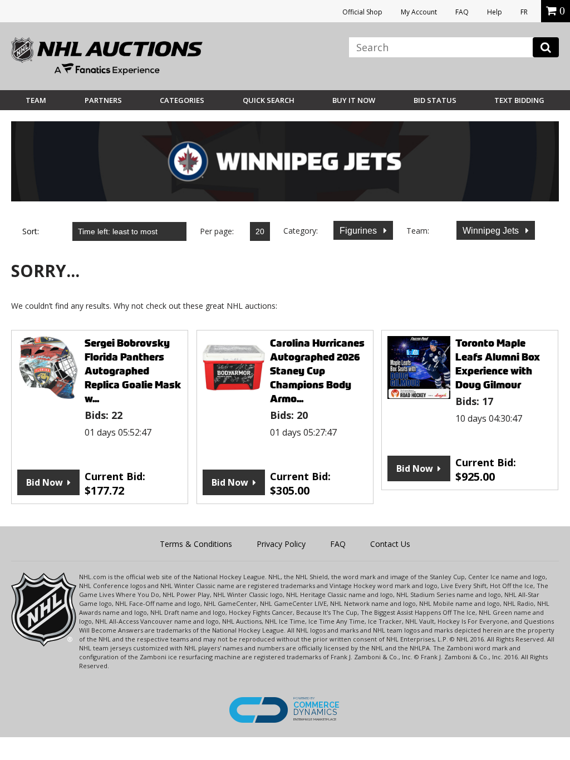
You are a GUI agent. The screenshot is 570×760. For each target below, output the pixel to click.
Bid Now (44, 482)
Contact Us (390, 544)
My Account (419, 12)
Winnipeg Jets (492, 230)
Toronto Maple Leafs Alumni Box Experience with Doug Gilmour (497, 364)
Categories (182, 100)
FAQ (462, 12)
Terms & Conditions (196, 544)
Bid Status (435, 100)
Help (494, 12)
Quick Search (268, 100)
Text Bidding (519, 100)
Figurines (359, 230)
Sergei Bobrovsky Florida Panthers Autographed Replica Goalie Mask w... (133, 371)
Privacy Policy (281, 544)
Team (36, 100)
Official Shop (362, 12)
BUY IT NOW (353, 100)
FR (524, 12)
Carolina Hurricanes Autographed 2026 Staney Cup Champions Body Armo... (317, 371)
